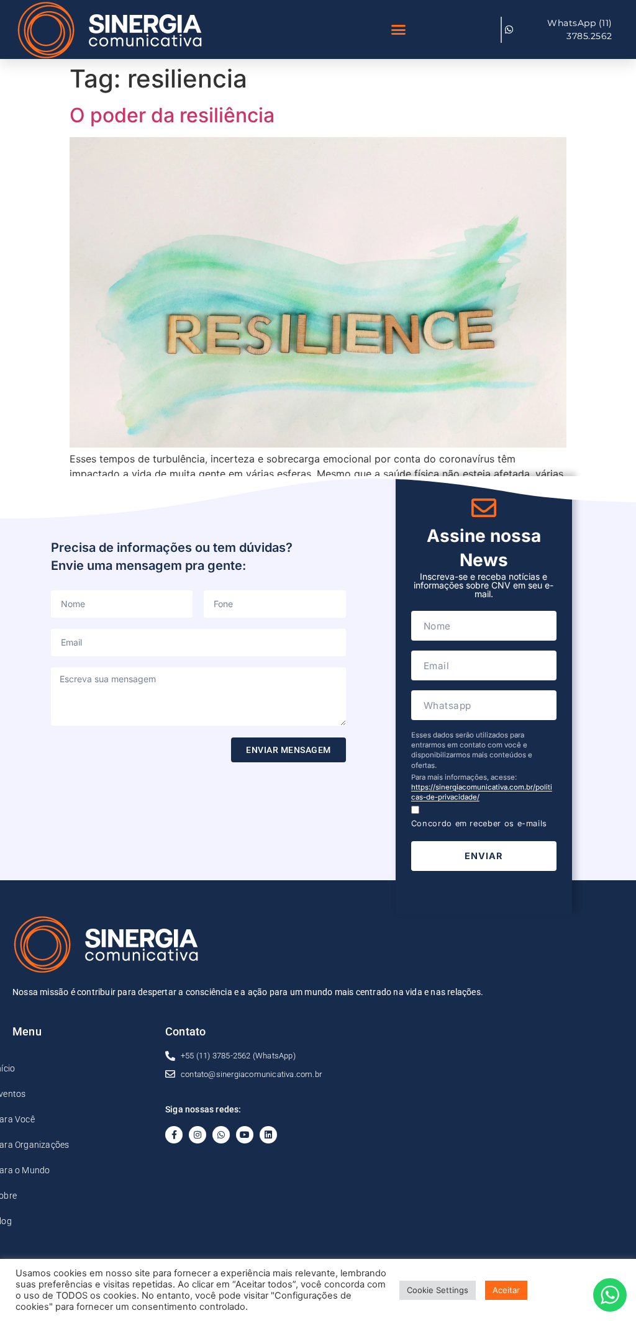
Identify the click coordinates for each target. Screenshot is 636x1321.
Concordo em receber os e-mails (479, 823)
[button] (399, 30)
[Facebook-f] (174, 1134)
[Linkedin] (268, 1134)
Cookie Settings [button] (437, 1290)
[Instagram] (197, 1134)
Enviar (484, 855)
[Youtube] (244, 1134)
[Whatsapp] (221, 1134)
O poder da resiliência (172, 115)
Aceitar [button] (506, 1290)
